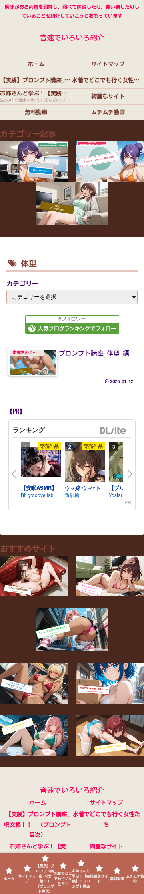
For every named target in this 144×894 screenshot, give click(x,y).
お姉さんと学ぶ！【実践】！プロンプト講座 (38, 851)
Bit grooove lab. (38, 494)
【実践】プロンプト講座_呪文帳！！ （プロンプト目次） (37, 824)
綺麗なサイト (106, 846)
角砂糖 (72, 494)
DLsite (113, 431)
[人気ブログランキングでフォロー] (72, 324)
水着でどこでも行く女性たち (106, 819)
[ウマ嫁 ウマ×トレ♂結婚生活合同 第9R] (85, 463)
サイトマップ (106, 802)
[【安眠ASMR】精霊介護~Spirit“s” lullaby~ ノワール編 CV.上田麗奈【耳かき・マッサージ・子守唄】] (41, 463)
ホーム (37, 802)
